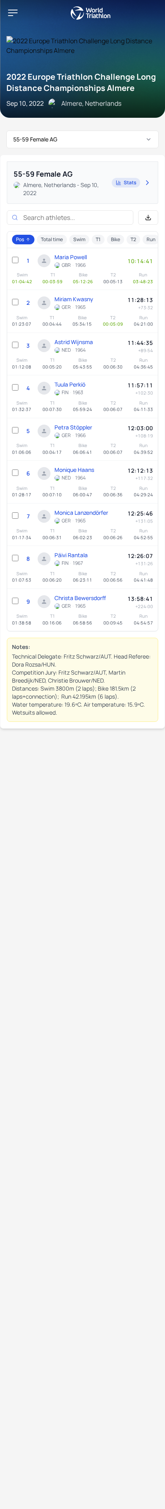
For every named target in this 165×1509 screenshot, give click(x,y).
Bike (115, 239)
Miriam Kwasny (73, 299)
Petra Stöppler (73, 427)
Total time (52, 239)
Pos (20, 239)
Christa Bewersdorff (80, 598)
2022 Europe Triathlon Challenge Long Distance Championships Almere (81, 82)
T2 (133, 239)
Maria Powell (70, 257)
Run (151, 239)
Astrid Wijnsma (73, 342)
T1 (98, 239)
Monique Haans (74, 469)
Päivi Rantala (71, 555)
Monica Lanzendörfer (81, 512)
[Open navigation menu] (13, 13)
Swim (79, 239)
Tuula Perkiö (69, 384)
